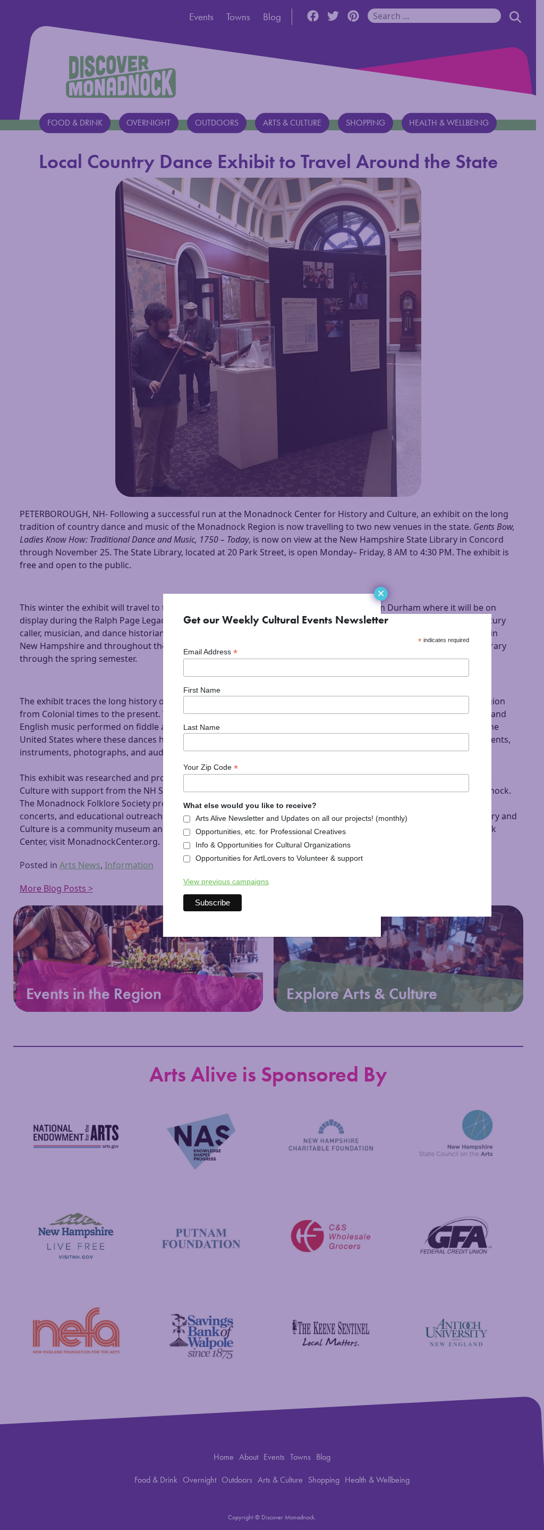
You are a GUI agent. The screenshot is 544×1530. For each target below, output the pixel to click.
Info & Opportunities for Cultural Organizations (273, 845)
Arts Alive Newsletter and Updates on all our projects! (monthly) (301, 818)
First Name (201, 690)
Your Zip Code (210, 767)
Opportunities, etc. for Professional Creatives (271, 831)
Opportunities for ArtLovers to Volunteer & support (279, 858)
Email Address (210, 652)
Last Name (201, 727)
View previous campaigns (226, 881)
